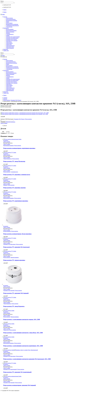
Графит (8, 35)
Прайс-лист (6, 50)
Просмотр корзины (10, 121)
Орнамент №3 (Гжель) (11, 39)
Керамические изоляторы (12, 24)
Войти (4, 9)
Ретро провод (9, 23)
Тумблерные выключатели (12, 25)
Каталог (5, 16)
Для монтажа (9, 26)
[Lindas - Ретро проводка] (3, 14)
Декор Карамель (10, 48)
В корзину (3, 121)
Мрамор (8, 33)
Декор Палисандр (10, 45)
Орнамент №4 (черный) (11, 40)
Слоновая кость (9, 34)
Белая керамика (9, 29)
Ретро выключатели (11, 19)
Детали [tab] (5, 125)
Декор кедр (6, 330)
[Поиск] (14, 54)
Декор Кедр (9, 41)
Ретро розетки (9, 18)
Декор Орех (9, 44)
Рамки (7, 21)
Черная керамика (10, 31)
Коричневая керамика (11, 30)
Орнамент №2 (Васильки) (12, 38)
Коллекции (6, 28)
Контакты (5, 49)
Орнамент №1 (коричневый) (13, 36)
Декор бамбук (9, 43)
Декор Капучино (10, 46)
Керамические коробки (11, 20)
